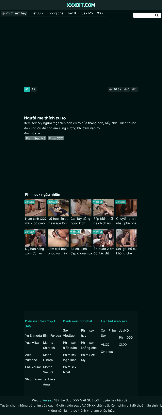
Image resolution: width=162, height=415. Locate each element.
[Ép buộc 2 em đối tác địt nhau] (103, 238)
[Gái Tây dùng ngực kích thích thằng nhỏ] (81, 207)
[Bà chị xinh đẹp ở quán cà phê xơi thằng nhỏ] (81, 238)
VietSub (36, 13)
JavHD (72, 13)
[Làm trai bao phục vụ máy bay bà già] (58, 238)
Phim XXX (56, 138)
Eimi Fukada (52, 335)
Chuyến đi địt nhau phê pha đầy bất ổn (126, 221)
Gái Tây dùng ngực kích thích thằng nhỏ (80, 221)
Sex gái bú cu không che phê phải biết (126, 251)
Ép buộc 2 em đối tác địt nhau (103, 251)
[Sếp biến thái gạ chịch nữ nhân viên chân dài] (103, 207)
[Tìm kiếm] (157, 15)
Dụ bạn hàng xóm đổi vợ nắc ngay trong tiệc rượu (34, 251)
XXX (100, 13)
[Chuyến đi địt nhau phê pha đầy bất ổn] (126, 207)
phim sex (46, 400)
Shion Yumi (33, 379)
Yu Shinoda (33, 335)
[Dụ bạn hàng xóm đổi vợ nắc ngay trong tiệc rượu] (35, 238)
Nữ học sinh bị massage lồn (58, 221)
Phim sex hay (16, 13)
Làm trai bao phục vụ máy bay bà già (57, 251)
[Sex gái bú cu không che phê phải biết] (126, 238)
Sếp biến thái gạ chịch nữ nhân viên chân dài (103, 221)
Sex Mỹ (87, 13)
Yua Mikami (33, 343)
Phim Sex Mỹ (35, 138)
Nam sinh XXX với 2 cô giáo (35, 221)
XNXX (123, 345)
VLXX (105, 345)
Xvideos (107, 352)
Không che (55, 13)
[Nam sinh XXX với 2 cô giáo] (35, 207)
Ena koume (33, 367)
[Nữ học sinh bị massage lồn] (58, 207)
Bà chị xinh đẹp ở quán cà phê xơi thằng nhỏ (81, 251)
